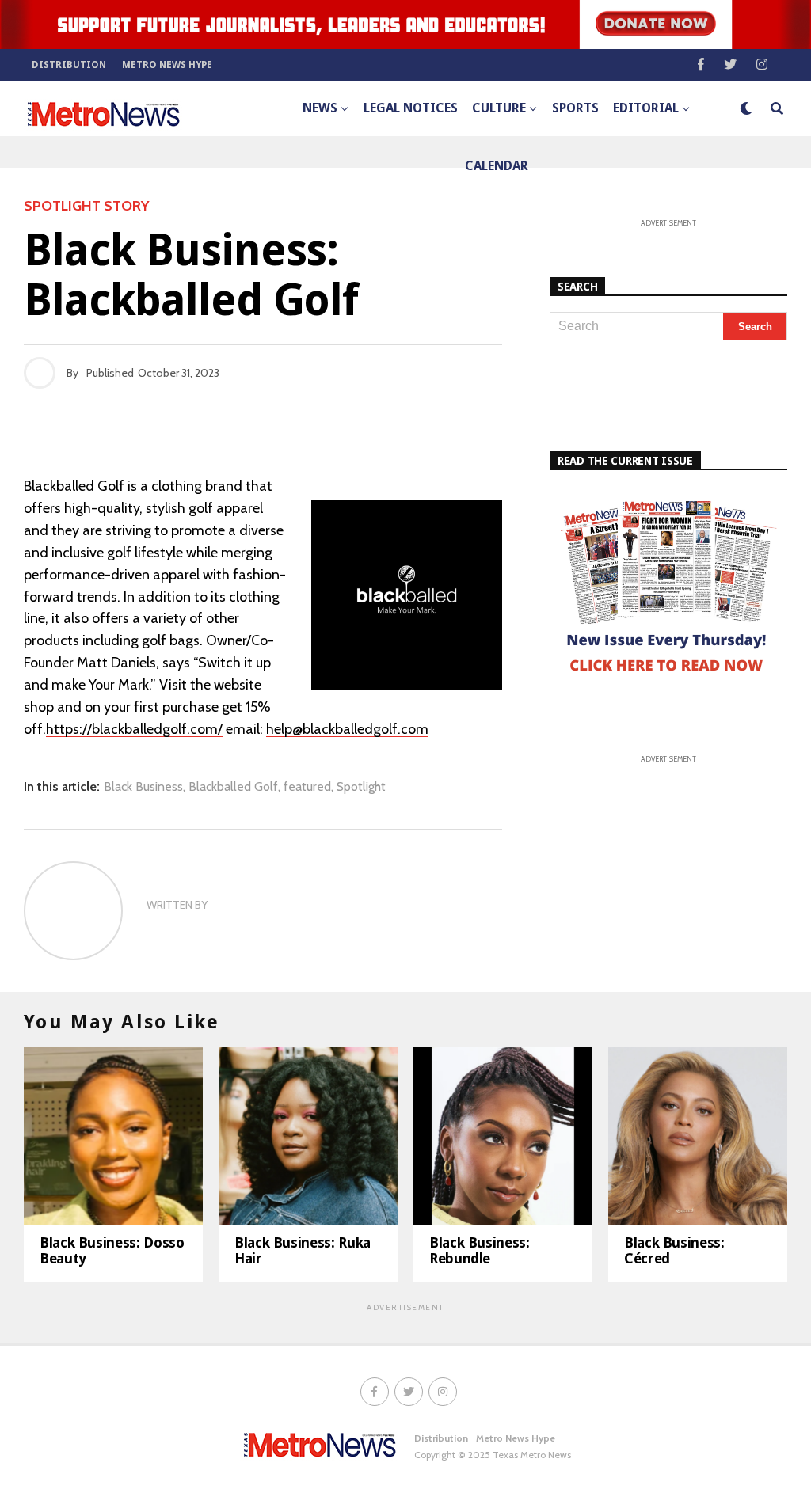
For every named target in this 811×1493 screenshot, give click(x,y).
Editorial (646, 108)
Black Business (143, 787)
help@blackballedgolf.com (347, 729)
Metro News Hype (167, 64)
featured (307, 787)
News (320, 108)
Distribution (69, 64)
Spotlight (361, 787)
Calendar (496, 165)
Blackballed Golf (233, 787)
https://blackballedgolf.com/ (134, 729)
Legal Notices (411, 108)
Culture (499, 108)
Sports (575, 108)
